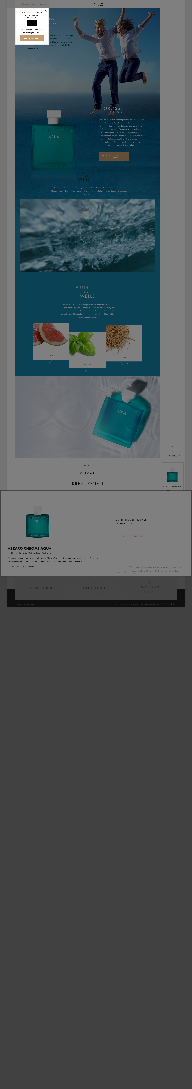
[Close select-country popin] (45, 10)
